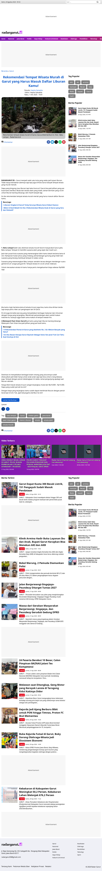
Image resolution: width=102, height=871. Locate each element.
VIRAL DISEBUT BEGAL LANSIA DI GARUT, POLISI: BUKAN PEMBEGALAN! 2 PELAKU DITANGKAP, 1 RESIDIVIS (13, 463)
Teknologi (93, 39)
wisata (37, 420)
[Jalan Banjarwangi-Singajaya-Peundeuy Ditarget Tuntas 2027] (72, 148)
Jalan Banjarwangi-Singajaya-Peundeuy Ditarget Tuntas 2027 (89, 146)
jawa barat (46, 415)
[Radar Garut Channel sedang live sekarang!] (64, 451)
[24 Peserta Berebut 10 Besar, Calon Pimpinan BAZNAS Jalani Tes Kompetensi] (10, 666)
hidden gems (33, 415)
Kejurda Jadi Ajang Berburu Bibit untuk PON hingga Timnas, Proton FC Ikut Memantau (41, 712)
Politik (29, 39)
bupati (80, 91)
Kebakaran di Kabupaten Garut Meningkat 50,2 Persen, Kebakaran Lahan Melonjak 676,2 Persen (40, 792)
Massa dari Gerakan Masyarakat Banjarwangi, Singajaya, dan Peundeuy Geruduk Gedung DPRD (89, 159)
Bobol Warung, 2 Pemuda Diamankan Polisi (86, 135)
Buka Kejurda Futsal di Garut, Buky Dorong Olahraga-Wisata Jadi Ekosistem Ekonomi (40, 737)
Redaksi (48, 866)
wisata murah (8, 425)
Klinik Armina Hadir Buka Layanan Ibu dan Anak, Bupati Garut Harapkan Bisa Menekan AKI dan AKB (88, 123)
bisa (90, 87)
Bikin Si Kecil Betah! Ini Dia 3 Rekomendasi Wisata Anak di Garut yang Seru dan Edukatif (33, 209)
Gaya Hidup (38, 39)
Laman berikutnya (9, 400)
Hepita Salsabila (37, 90)
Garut (3, 39)
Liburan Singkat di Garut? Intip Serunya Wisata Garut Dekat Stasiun (31, 205)
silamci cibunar (25, 420)
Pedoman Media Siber (21, 866)
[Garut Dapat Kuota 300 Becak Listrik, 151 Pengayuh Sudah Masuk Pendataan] (72, 111)
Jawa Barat (20, 39)
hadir (72, 96)
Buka (72, 91)
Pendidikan (83, 39)
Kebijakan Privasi (37, 866)
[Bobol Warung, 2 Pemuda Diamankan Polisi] (72, 137)
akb (71, 82)
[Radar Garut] (12, 33)
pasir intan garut (9, 420)
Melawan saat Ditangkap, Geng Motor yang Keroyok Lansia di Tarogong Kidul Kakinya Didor (42, 688)
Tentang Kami (6, 866)
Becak (82, 87)
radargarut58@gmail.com (11, 857)
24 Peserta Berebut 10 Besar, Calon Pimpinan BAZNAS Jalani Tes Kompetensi (39, 663)
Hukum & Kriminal (51, 39)
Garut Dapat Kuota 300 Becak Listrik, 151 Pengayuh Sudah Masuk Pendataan (88, 110)
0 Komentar (8, 142)
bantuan (73, 87)
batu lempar (11, 415)
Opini (79, 855)
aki (78, 82)
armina (85, 82)
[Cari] (97, 2)
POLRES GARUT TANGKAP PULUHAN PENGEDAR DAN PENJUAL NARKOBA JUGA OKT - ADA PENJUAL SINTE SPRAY (38, 463)
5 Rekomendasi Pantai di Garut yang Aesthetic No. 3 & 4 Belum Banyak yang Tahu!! (34, 331)
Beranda (4, 71)
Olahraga (74, 39)
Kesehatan (64, 39)
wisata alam (48, 420)
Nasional (11, 39)
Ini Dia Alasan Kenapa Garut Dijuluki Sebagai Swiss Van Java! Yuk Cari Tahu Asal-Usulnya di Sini (33, 336)
